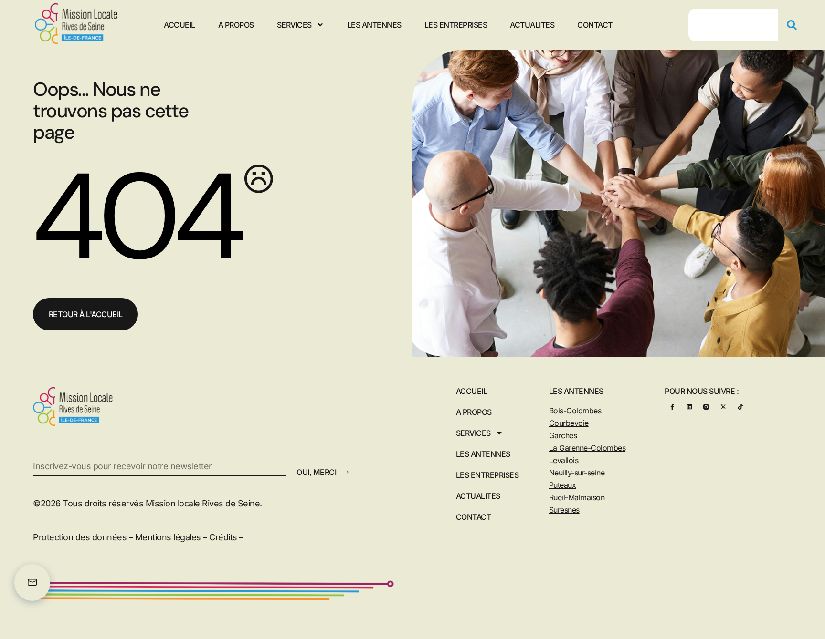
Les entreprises (455, 25)
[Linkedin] (689, 407)
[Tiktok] (740, 407)
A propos (236, 25)
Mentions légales (168, 537)
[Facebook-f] (672, 407)
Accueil (179, 25)
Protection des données (80, 537)
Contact (595, 25)
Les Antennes (374, 25)
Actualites (532, 25)
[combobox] (733, 25)
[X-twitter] (723, 407)
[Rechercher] (795, 25)
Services (294, 25)
